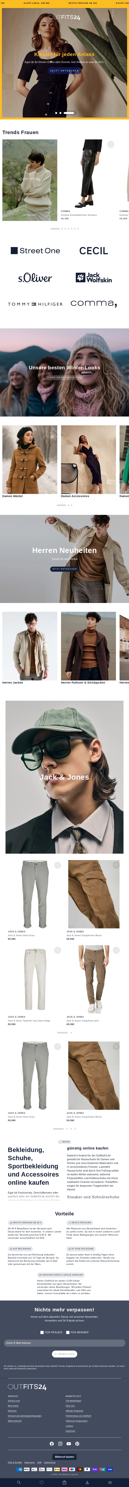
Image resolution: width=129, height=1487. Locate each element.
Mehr (66, 1142)
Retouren (12, 1411)
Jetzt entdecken (64, 569)
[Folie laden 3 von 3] (73, 112)
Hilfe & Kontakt (15, 1462)
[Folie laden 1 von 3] (60, 112)
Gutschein (70, 1431)
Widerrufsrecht (15, 1421)
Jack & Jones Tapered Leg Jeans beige (29, 1020)
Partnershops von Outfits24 (78, 1416)
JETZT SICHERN (64, 70)
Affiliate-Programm (74, 1411)
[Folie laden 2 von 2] (71, 1033)
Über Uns (70, 1406)
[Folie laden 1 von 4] (58, 1129)
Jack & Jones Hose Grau (21, 935)
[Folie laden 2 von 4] (67, 1129)
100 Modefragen (73, 1401)
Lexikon (69, 1426)
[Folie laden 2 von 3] (69, 112)
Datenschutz (50, 1462)
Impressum (29, 1462)
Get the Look (14, 1401)
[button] (64, 1482)
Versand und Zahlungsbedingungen (25, 1416)
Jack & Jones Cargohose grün (83, 1020)
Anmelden (66, 1354)
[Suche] (19, 1482)
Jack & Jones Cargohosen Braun (84, 935)
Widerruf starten (64, 1457)
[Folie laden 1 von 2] (62, 1033)
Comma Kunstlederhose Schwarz (79, 215)
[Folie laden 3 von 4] (71, 1129)
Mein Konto (13, 1406)
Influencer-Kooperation (76, 1421)
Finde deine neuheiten (64, 377)
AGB (39, 1462)
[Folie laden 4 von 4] (75, 1129)
